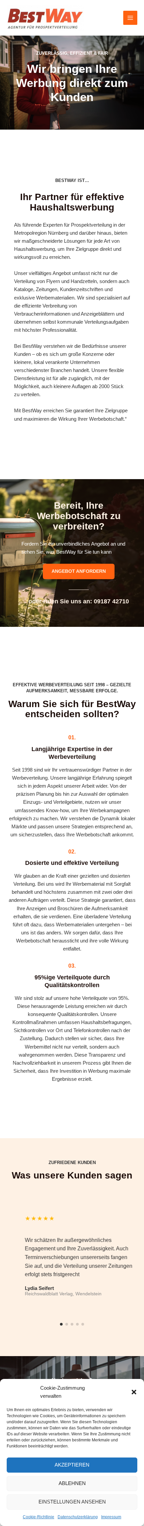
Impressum (111, 1517)
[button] (134, 1392)
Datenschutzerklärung (78, 1517)
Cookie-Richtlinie (38, 1517)
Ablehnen (72, 1483)
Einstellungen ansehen (72, 1502)
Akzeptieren (72, 1465)
